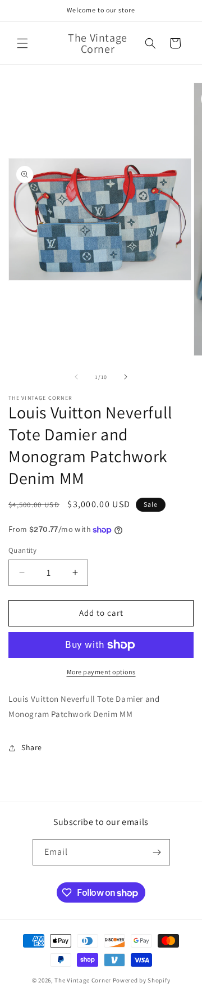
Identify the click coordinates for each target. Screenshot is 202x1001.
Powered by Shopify (142, 980)
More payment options (101, 672)
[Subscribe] (157, 852)
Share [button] (31, 747)
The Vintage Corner (82, 980)
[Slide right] (125, 376)
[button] (22, 43)
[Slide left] (76, 376)
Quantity (22, 550)
